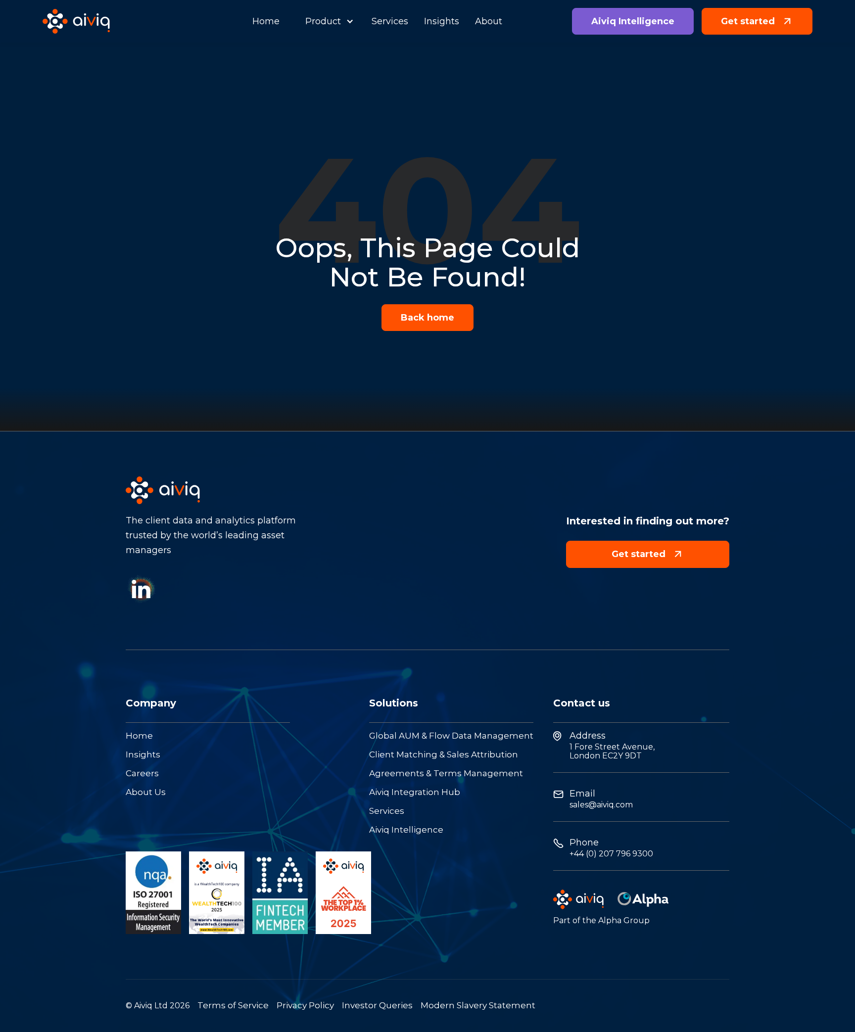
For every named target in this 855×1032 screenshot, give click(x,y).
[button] (325, 21)
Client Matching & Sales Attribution (443, 754)
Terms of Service (233, 1005)
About (488, 21)
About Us (146, 792)
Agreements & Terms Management (446, 773)
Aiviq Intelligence (406, 830)
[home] (76, 21)
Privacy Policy (305, 1005)
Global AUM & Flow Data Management (451, 736)
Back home (427, 317)
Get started (648, 554)
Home (139, 736)
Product (323, 21)
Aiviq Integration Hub (414, 792)
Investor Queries (377, 1005)
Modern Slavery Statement (478, 1005)
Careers (142, 773)
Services (386, 811)
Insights (143, 754)
